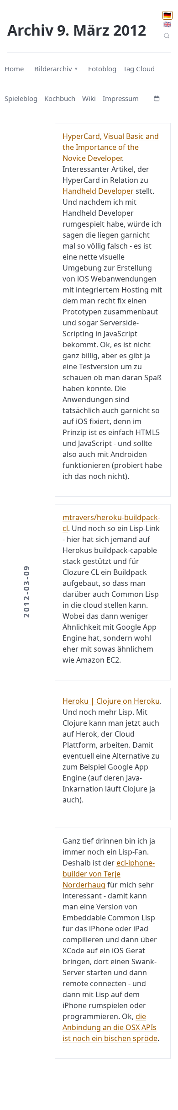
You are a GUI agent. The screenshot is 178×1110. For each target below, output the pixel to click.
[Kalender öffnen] (156, 97)
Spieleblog (21, 98)
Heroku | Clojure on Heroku (111, 701)
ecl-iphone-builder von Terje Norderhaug (109, 874)
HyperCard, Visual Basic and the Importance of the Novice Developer (111, 147)
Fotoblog (102, 68)
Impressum (121, 98)
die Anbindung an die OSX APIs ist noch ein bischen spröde (110, 1027)
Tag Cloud (139, 68)
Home (14, 68)
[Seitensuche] (166, 35)
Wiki (89, 98)
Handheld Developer (98, 191)
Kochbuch (59, 98)
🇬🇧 (167, 24)
